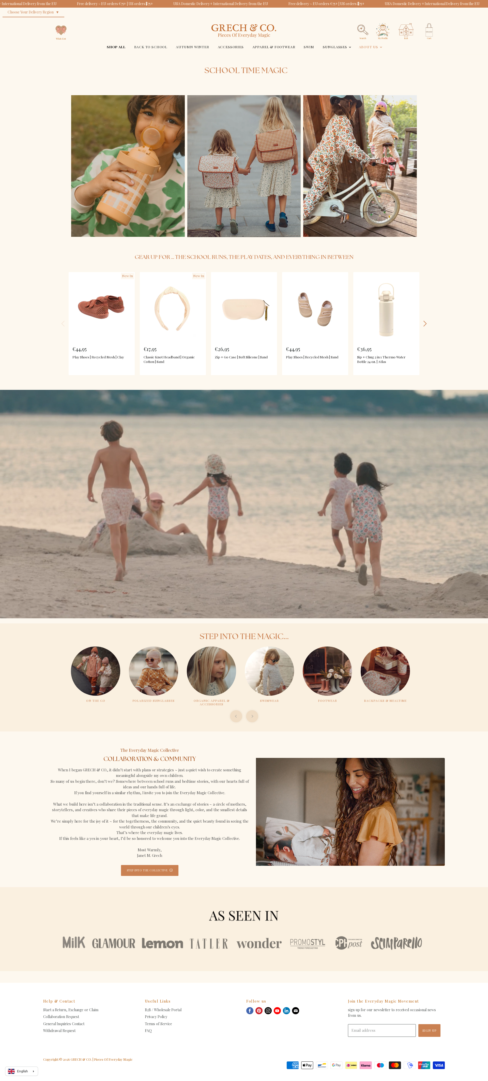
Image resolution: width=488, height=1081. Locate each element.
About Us (369, 46)
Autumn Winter (192, 46)
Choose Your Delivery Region (31, 12)
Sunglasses (335, 46)
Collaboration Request (61, 1016)
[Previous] (63, 324)
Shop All (116, 46)
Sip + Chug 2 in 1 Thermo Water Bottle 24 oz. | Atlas (381, 359)
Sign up (429, 1030)
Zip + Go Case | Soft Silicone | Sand (241, 357)
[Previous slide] (236, 716)
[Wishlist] (61, 21)
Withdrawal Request (59, 1030)
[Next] (425, 324)
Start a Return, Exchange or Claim (70, 1009)
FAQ (148, 1030)
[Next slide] (252, 716)
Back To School (150, 46)
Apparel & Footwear (273, 46)
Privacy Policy (156, 1016)
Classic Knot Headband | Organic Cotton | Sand (169, 359)
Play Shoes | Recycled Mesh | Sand (312, 357)
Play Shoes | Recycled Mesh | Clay (98, 357)
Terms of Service (158, 1023)
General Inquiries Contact (63, 1023)
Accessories (231, 46)
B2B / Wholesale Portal (163, 1009)
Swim (309, 46)
